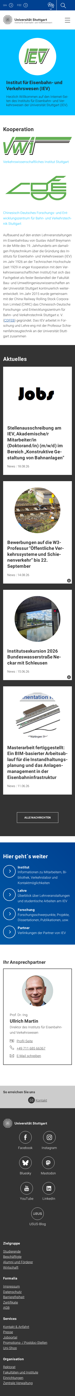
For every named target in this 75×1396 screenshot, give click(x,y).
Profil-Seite (25, 1041)
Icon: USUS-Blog (37, 1213)
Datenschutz (12, 1291)
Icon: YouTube (26, 1188)
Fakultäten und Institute (20, 1372)
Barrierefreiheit (13, 1297)
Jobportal (10, 1337)
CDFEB (9, 320)
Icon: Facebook (25, 1137)
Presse (8, 1332)
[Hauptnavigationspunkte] (67, 20)
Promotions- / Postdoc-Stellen (25, 1342)
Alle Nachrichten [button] (37, 817)
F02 (19, 5)
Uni (5, 5)
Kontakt (41, 1100)
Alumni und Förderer (18, 1262)
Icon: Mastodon (48, 1162)
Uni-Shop (10, 1348)
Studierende (12, 1251)
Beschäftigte (12, 1256)
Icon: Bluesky (25, 1162)
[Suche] (63, 5)
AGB (6, 1307)
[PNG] (37, 146)
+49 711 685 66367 (31, 1048)
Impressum (11, 1286)
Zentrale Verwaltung (18, 1383)
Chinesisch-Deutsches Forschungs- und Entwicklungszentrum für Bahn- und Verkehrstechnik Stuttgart (37, 217)
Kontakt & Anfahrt (16, 1326)
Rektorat (9, 1367)
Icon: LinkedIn (48, 1188)
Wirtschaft (10, 1267)
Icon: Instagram (49, 1137)
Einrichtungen (13, 1377)
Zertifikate (10, 1302)
